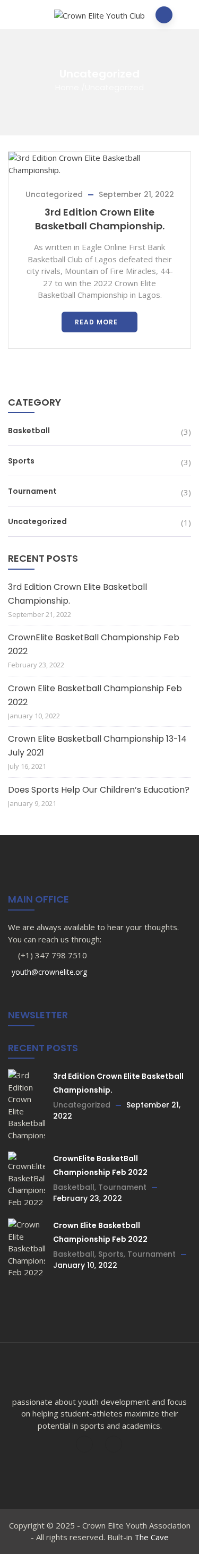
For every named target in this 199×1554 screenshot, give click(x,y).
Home (67, 87)
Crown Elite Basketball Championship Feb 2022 (95, 695)
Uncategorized (54, 194)
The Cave (151, 1537)
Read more (96, 322)
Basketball (29, 430)
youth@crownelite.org (48, 972)
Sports (21, 461)
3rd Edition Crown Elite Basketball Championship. (100, 219)
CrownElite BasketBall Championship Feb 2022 (93, 644)
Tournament (32, 491)
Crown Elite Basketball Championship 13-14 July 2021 (97, 746)
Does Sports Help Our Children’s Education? (98, 790)
